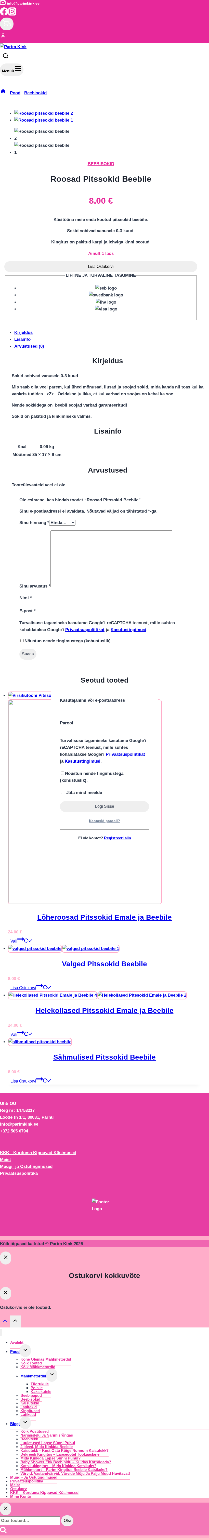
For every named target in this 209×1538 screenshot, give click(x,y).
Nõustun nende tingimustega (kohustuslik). (91, 777)
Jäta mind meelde (83, 792)
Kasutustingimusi (82, 761)
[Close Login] (5, 1258)
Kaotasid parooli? (104, 821)
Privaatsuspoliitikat (125, 754)
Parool (66, 723)
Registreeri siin (117, 838)
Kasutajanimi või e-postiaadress (92, 700)
